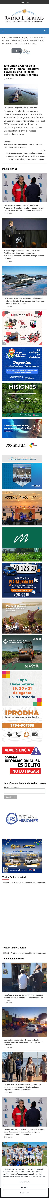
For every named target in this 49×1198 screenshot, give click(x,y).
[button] (4, 30)
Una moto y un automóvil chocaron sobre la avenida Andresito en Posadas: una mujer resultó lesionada (23, 1042)
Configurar (24, 1193)
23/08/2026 (9, 213)
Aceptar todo (24, 1182)
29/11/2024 (9, 79)
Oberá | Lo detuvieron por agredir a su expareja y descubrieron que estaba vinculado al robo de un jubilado (23, 997)
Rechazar (24, 1187)
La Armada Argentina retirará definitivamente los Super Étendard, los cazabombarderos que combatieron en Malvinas (24, 301)
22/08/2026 (9, 261)
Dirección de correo (11, 787)
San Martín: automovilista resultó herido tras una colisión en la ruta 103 (23, 144)
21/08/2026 (9, 306)
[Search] (45, 31)
